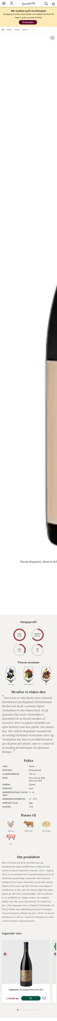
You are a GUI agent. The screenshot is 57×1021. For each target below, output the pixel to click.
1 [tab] (17, 1010)
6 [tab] (31, 1010)
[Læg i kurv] (31, 998)
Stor (31, 803)
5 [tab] (29, 1010)
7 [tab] (34, 1010)
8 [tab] (37, 1010)
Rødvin (9, 30)
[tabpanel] (26, 972)
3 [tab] (23, 1010)
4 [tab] (26, 1010)
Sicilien (25, 30)
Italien (17, 30)
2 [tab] (20, 1010)
